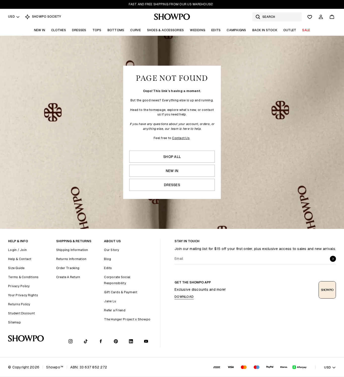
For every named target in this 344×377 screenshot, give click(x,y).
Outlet (289, 30)
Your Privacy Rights (23, 295)
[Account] (321, 17)
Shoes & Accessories (165, 30)
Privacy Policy (19, 286)
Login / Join (17, 250)
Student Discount (21, 313)
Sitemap (14, 322)
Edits (216, 30)
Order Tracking (68, 268)
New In (39, 30)
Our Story (111, 250)
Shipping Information (72, 250)
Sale (306, 30)
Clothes (58, 30)
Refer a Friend (114, 310)
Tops (96, 30)
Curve (135, 30)
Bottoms (116, 30)
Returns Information (71, 259)
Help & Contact (19, 259)
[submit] (333, 259)
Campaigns (236, 30)
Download (184, 297)
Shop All (172, 156)
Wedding (197, 30)
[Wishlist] (310, 17)
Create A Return (68, 277)
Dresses (79, 30)
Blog (107, 259)
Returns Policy (19, 304)
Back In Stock (264, 30)
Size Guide (16, 268)
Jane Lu (110, 301)
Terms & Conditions (23, 277)
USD (11, 16)
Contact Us (181, 138)
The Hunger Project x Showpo (127, 319)
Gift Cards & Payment (120, 292)
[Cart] (332, 17)
